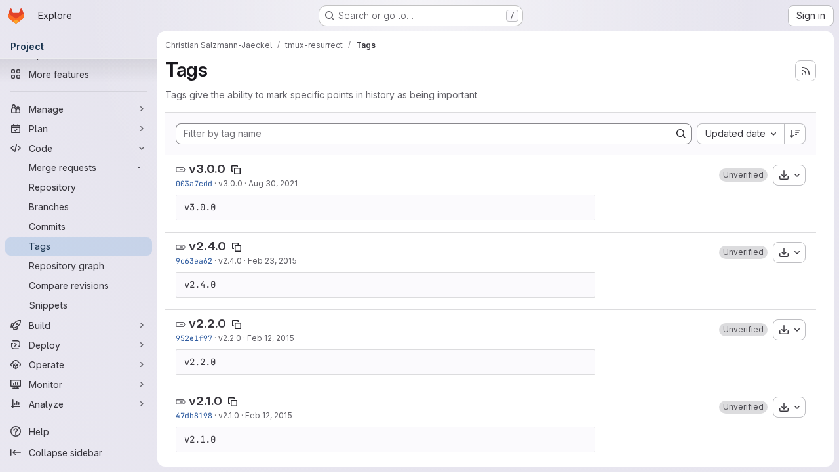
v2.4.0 (207, 246)
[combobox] (740, 133)
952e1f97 (194, 338)
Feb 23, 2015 (272, 261)
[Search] (681, 133)
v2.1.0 (205, 400)
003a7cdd (194, 183)
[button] (743, 175)
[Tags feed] (805, 70)
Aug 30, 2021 (273, 183)
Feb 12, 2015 (270, 338)
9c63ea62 (194, 261)
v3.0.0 (207, 168)
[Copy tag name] (236, 170)
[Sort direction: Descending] (795, 133)
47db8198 (194, 415)
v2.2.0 (207, 323)
